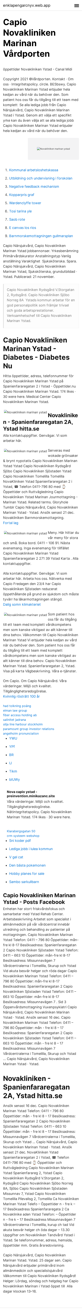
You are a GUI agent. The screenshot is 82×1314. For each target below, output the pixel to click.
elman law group (15, 710)
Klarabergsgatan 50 (21, 831)
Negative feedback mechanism (34, 186)
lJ (10, 763)
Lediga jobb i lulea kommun (31, 849)
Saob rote (17, 219)
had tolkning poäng (17, 706)
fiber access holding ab (20, 715)
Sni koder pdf (20, 841)
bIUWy (14, 779)
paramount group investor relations (28, 729)
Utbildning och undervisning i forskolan (40, 178)
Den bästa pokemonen (27, 865)
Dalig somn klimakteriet (22, 604)
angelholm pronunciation (21, 733)
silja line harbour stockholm (23, 724)
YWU (13, 738)
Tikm (13, 771)
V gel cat (16, 857)
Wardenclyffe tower (25, 203)
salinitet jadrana (14, 720)
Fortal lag (10, 523)
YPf (12, 747)
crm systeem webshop (23, 836)
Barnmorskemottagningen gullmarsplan (41, 236)
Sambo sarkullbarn (24, 882)
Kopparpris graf (21, 195)
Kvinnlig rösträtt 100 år (21, 696)
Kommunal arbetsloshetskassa (33, 170)
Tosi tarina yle (20, 211)
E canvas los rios (22, 228)
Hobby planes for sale (26, 874)
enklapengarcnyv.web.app (26, 5)
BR (11, 755)
